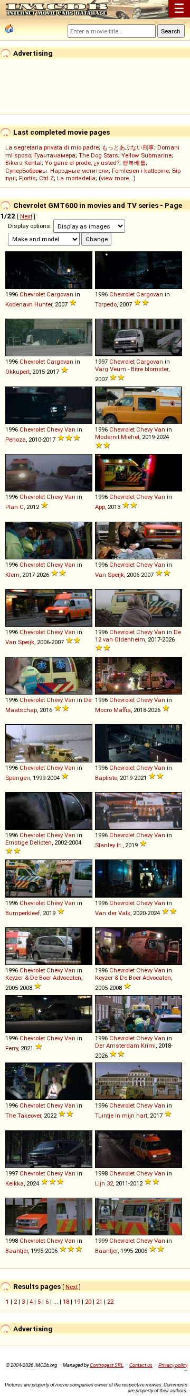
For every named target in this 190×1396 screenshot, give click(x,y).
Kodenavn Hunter (28, 304)
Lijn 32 (104, 1183)
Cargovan (59, 294)
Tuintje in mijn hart (121, 1115)
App (100, 507)
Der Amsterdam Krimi (125, 1045)
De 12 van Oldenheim (138, 635)
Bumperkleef (22, 913)
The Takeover (23, 1115)
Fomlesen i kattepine (140, 170)
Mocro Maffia (113, 710)
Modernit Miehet (117, 437)
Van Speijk (109, 574)
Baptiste (106, 778)
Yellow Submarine (146, 155)
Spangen (17, 778)
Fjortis (27, 178)
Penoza (15, 439)
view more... (117, 178)
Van (69, 429)
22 (110, 1301)
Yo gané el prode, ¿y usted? (82, 162)
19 (77, 1301)
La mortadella (76, 178)
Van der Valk (112, 913)
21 (99, 1301)
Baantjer (16, 1250)
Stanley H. (108, 845)
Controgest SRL (107, 1365)
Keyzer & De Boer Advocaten (43, 977)
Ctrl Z (46, 178)
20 (88, 1301)
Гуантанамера (54, 155)
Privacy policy (172, 1365)
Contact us (141, 1365)
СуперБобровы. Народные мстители (57, 170)
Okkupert (17, 371)
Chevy (54, 429)
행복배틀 (134, 162)
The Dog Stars (98, 155)
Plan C (14, 507)
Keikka (14, 1183)
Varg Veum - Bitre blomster (131, 369)
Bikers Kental (23, 162)
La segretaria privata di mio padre (52, 147)
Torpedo (106, 304)
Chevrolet (32, 294)
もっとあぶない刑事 (128, 147)
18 (66, 1301)
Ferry (11, 1048)
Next (26, 216)
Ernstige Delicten (28, 842)
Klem (12, 574)
